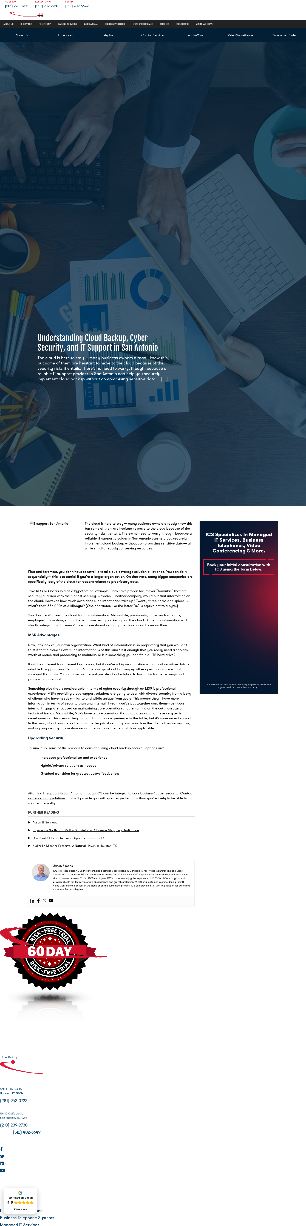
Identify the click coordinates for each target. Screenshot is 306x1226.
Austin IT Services (45, 822)
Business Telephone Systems (27, 1218)
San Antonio (141, 538)
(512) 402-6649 (77, 6)
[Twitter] (44, 901)
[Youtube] (51, 901)
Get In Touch (12, 46)
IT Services (65, 35)
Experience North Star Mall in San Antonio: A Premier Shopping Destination (86, 830)
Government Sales (284, 35)
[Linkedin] (32, 901)
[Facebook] (38, 901)
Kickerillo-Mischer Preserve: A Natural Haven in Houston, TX (75, 846)
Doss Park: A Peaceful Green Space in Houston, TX (68, 838)
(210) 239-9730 (46, 6)
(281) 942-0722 (16, 6)
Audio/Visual (196, 35)
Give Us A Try (9, 1057)
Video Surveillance (240, 35)
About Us (22, 35)
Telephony (109, 35)
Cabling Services (153, 35)
